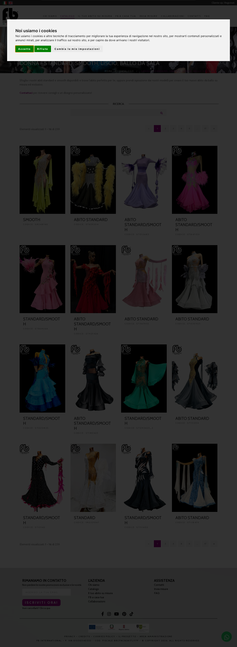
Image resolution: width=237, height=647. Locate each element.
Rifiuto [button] (42, 48)
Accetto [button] (24, 48)
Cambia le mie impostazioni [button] (77, 48)
